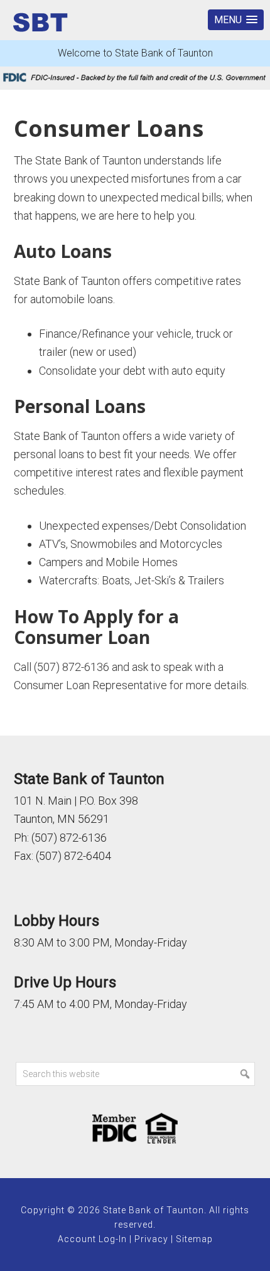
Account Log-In (92, 1239)
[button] (236, 19)
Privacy (151, 1239)
